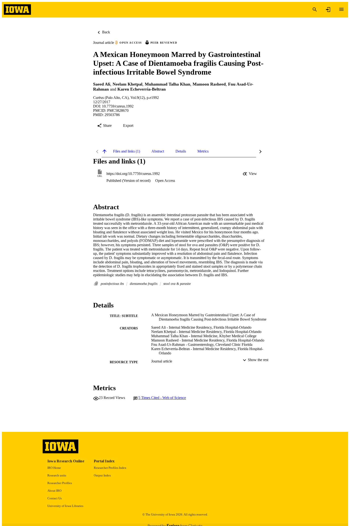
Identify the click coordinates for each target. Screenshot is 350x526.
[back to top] (104, 151)
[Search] (315, 9)
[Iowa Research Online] (17, 9)
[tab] (126, 151)
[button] (250, 174)
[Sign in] (328, 9)
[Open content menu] (341, 9)
